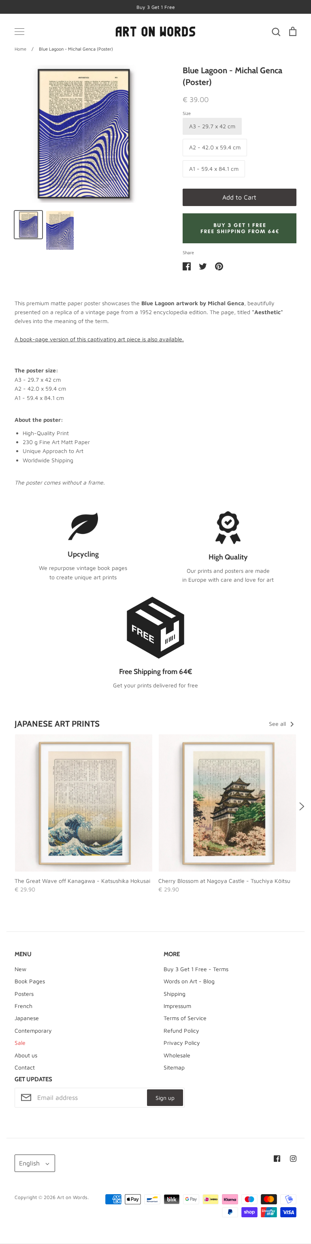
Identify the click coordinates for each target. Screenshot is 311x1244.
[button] (9, 806)
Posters (24, 993)
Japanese (27, 1017)
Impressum (177, 1005)
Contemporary (33, 1030)
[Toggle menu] (19, 31)
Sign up (165, 1097)
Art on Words (72, 1197)
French (23, 1005)
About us (26, 1055)
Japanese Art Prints (57, 724)
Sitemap (174, 1067)
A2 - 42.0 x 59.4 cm (215, 147)
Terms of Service (185, 1017)
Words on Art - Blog (189, 981)
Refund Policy (181, 1030)
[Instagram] (293, 1158)
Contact (25, 1067)
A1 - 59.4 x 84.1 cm (214, 168)
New (20, 968)
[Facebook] (277, 1158)
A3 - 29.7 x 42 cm (212, 126)
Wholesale (177, 1055)
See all (278, 723)
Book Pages (30, 981)
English (29, 1163)
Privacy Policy (182, 1042)
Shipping (174, 993)
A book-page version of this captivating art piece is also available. (99, 339)
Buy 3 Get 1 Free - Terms (196, 968)
